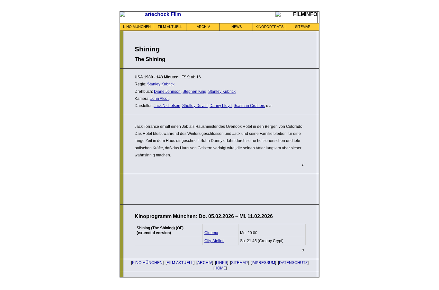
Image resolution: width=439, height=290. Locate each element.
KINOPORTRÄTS (269, 27)
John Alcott (159, 98)
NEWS (236, 27)
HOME (220, 268)
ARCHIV (203, 27)
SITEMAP (302, 27)
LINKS (221, 262)
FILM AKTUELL (170, 27)
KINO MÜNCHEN (137, 27)
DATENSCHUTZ (293, 262)
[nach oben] (303, 165)
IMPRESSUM (263, 262)
